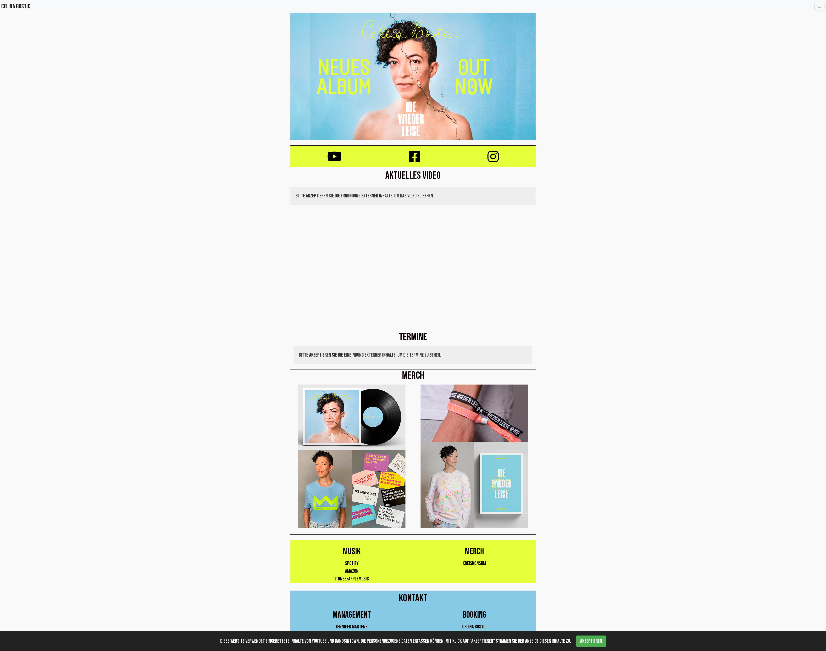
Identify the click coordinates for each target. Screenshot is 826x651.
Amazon (352, 571)
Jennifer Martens (352, 627)
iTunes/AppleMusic (352, 579)
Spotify (352, 563)
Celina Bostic (474, 627)
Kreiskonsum (474, 563)
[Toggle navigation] (819, 6)
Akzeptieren (591, 641)
